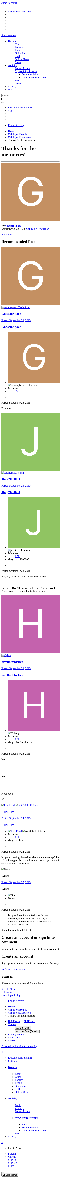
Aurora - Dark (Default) (27, 1031)
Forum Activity (23, 68)
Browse (12, 41)
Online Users (22, 59)
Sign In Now (8, 989)
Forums (19, 47)
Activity (12, 65)
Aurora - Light (22, 1027)
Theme (12, 1024)
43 (16, 391)
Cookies (12, 1040)
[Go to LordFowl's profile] (8, 805)
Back (18, 1073)
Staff (17, 56)
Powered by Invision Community (19, 1046)
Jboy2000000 (10, 479)
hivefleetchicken (12, 662)
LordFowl (8, 811)
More (18, 62)
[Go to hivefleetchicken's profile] (30, 652)
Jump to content (9, 2)
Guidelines (20, 53)
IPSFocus (29, 1021)
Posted (16, 320)
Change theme (10, 1175)
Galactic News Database (35, 77)
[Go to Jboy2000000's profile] (30, 469)
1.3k (17, 837)
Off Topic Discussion (37, 228)
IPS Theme (14, 1021)
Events (18, 50)
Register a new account (13, 969)
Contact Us (14, 1037)
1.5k (17, 556)
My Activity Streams (26, 71)
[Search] (2, 102)
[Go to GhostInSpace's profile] (30, 220)
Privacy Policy (16, 1034)
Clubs (18, 44)
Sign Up (12, 110)
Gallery (12, 86)
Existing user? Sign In (20, 107)
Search (18, 80)
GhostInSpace (13, 225)
